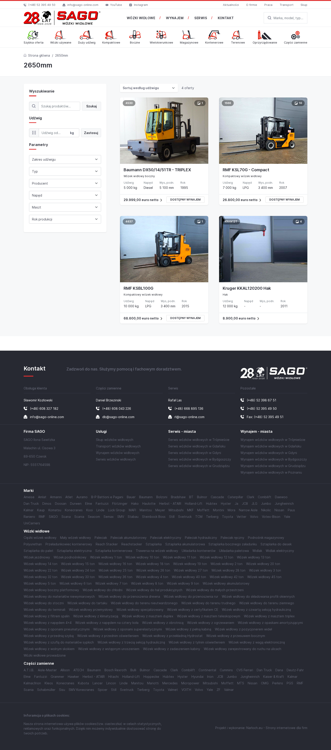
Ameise (29, 497)
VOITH (186, 690)
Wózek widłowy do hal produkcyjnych (154, 590)
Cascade (217, 497)
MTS (240, 683)
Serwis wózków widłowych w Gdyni (194, 453)
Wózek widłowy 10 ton (142, 557)
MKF (190, 510)
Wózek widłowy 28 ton (228, 570)
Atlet (69, 497)
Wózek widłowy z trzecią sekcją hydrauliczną (131, 642)
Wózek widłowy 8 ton (147, 583)
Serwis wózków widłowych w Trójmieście (198, 440)
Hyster (226, 503)
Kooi (89, 510)
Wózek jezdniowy (37, 557)
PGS (290, 683)
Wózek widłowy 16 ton (115, 564)
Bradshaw (178, 497)
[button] (164, 199)
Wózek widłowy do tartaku (87, 603)
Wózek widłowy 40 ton (189, 577)
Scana (66, 517)
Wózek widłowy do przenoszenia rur (191, 596)
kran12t (230, 221)
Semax (109, 517)
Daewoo (281, 497)
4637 (129, 221)
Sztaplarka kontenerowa (113, 551)
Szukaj (91, 106)
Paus (291, 510)
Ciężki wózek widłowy (40, 537)
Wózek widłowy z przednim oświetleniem (108, 636)
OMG (265, 683)
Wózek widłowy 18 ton (153, 564)
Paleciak (101, 537)
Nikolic (266, 510)
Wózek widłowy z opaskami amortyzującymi (270, 623)
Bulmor (202, 497)
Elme (88, 503)
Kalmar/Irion (32, 683)
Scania (79, 517)
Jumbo (266, 503)
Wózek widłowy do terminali (44, 609)
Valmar (229, 690)
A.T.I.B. (29, 670)
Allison (65, 670)
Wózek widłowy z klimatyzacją (95, 616)
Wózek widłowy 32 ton (40, 577)
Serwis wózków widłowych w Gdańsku (196, 446)
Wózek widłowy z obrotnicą (163, 623)
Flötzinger (119, 503)
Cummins (226, 670)
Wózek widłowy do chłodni (102, 590)
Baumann (146, 497)
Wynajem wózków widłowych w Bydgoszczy (273, 459)
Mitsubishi (176, 510)
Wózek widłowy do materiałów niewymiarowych (59, 596)
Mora (231, 510)
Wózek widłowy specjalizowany (139, 609)
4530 (129, 103)
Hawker (73, 676)
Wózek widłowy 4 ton (152, 577)
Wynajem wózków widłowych (117, 453)
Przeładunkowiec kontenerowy (68, 544)
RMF (42, 517)
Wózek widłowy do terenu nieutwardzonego (144, 603)
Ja (236, 503)
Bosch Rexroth (115, 670)
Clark (250, 497)
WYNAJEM (175, 18)
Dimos (46, 503)
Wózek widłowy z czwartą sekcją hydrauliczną (256, 609)
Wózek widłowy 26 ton (153, 570)
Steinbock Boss (154, 517)
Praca (268, 5)
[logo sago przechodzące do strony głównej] (62, 18)
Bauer (131, 497)
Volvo (254, 517)
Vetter (241, 517)
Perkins (277, 683)
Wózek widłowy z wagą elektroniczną (257, 642)
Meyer (160, 510)
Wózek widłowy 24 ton (78, 570)
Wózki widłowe (37, 531)
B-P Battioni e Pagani (107, 497)
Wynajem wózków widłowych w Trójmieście (272, 440)
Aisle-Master (47, 670)
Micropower (190, 683)
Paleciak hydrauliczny (201, 537)
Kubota (83, 683)
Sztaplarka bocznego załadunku (233, 544)
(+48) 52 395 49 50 (41, 5)
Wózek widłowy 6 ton (75, 583)
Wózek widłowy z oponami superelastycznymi (127, 629)
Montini (218, 510)
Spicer (102, 690)
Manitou (146, 510)
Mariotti (153, 683)
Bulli (133, 670)
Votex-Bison (271, 517)
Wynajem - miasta (256, 431)
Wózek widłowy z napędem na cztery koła (106, 623)
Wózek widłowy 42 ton (227, 577)
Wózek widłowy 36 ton (115, 577)
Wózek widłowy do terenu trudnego (208, 603)
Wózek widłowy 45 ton (264, 577)
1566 (227, 103)
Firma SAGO (34, 431)
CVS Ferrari (244, 670)
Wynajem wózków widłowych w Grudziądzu (273, 466)
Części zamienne (39, 663)
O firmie (251, 5)
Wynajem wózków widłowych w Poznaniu (271, 472)
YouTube (116, 5)
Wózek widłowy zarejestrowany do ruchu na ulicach (242, 649)
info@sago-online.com (82, 5)
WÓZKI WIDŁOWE (141, 18)
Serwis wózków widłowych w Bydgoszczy (199, 459)
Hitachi (113, 676)
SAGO (53, 517)
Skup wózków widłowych (114, 440)
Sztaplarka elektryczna (74, 551)
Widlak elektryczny (280, 551)
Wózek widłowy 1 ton (106, 557)
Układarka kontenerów (198, 551)
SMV (120, 517)
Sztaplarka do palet (38, 551)
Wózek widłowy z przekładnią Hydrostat (172, 636)
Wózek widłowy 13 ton (253, 557)
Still (172, 517)
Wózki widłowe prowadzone (45, 655)
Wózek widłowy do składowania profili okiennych (258, 596)
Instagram (141, 5)
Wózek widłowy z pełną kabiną (188, 629)
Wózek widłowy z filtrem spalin (47, 616)
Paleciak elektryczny (165, 537)
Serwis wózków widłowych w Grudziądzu (199, 466)
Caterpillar (235, 497)
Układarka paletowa (234, 551)
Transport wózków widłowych (118, 446)
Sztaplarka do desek (276, 544)
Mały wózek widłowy (75, 537)
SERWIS (200, 18)
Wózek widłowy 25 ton (116, 570)
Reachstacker (131, 544)
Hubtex (211, 503)
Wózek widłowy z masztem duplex (147, 616)
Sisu (62, 690)
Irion (210, 676)
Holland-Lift (193, 503)
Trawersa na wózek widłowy (157, 551)
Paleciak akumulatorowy (129, 537)
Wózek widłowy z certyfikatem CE (192, 609)
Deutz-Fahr (295, 670)
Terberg (212, 517)
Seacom (94, 517)
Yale (287, 517)
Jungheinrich (284, 503)
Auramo (82, 497)
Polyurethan (33, 544)
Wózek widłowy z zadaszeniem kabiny (171, 649)
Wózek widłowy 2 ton (227, 564)
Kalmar (29, 510)
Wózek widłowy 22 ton (40, 570)
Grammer (57, 676)
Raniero (29, 517)
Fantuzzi (102, 503)
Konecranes (74, 510)
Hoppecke (151, 676)
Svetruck (185, 517)
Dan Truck (31, 503)
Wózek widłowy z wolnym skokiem (49, 649)
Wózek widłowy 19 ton (190, 564)
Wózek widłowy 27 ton (191, 570)
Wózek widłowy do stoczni (44, 603)
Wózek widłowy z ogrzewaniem (210, 623)
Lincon (111, 683)
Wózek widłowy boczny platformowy (51, 590)
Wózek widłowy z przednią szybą (49, 636)
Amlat (42, 497)
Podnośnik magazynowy (266, 537)
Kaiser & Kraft (273, 676)
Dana (279, 670)
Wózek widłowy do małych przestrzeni (215, 590)
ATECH (78, 670)
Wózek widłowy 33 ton (78, 577)
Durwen (76, 503)
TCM (198, 517)
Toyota (227, 517)
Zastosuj (91, 133)
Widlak (257, 551)
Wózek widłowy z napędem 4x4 (48, 623)
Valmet (173, 690)
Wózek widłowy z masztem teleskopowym (208, 616)
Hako (135, 503)
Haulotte (149, 503)
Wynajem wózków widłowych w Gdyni (268, 453)
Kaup (41, 510)
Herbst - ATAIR (170, 503)
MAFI (132, 510)
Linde (100, 510)
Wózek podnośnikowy (70, 557)
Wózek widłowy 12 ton (216, 557)
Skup (304, 5)
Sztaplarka (154, 544)
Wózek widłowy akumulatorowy (226, 583)
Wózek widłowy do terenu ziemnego (266, 603)
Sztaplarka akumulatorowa (185, 544)
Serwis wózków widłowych (116, 459)
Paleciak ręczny (232, 537)
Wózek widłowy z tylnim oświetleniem (197, 642)
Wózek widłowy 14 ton (40, 564)
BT (191, 497)
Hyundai (197, 676)
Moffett (203, 510)
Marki (29, 490)
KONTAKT (226, 18)
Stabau (133, 517)
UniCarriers (32, 523)
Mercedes (170, 683)
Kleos (49, 683)
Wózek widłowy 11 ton (179, 557)
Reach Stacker (107, 544)
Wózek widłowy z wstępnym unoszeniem (108, 649)
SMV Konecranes (81, 690)
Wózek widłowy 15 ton (78, 564)
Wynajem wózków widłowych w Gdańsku (270, 446)
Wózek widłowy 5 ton (40, 583)
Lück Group (116, 510)
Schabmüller (46, 690)
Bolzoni (161, 497)
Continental (207, 670)
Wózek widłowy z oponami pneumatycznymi (57, 629)
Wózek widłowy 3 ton (265, 570)
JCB (245, 503)
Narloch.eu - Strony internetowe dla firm (276, 728)
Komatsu (54, 510)
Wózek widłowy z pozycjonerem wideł (243, 629)
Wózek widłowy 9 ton (183, 583)
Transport (286, 5)
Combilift (264, 497)
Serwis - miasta (182, 431)
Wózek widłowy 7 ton (111, 583)
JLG (254, 503)
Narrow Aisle (248, 510)
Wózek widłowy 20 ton (263, 564)
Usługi (101, 431)
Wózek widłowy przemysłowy (91, 609)
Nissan (279, 510)
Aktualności (231, 5)
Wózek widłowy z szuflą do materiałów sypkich (59, 642)
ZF (218, 690)
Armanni (56, 497)
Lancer (98, 683)
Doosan (60, 503)
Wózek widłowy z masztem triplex (269, 616)
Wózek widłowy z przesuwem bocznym (235, 636)
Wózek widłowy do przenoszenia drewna (129, 596)
